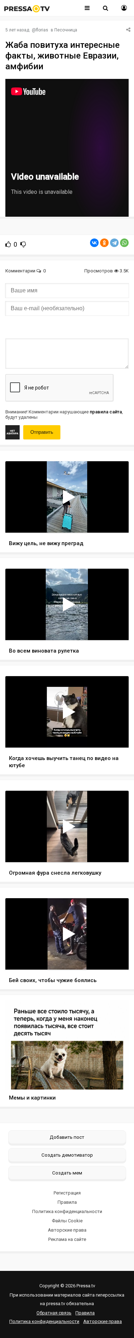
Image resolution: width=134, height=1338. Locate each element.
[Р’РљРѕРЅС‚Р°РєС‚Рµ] (94, 242)
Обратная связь (53, 1313)
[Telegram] (114, 242)
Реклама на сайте (67, 1239)
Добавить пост (67, 1137)
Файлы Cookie (67, 1220)
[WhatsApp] (124, 242)
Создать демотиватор (67, 1155)
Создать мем (67, 1173)
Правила (67, 1202)
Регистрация (67, 1193)
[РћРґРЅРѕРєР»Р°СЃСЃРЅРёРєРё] (104, 242)
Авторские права (67, 1230)
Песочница (65, 29)
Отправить (41, 432)
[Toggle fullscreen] (115, 520)
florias (42, 29)
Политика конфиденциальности (67, 1211)
